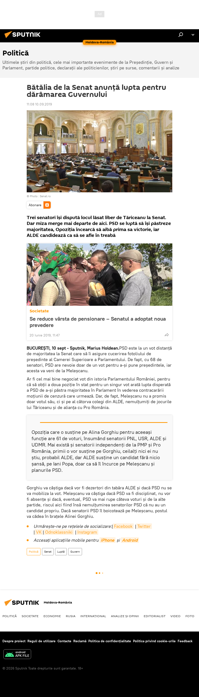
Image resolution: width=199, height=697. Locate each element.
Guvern (75, 551)
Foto (189, 616)
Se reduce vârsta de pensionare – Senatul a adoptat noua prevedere (98, 322)
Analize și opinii (125, 616)
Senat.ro (45, 196)
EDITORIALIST (155, 616)
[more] (167, 335)
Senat (47, 551)
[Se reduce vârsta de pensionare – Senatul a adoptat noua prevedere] (99, 274)
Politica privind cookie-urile (154, 641)
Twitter (144, 526)
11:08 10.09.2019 (39, 104)
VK (38, 532)
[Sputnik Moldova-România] (23, 39)
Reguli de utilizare (41, 641)
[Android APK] (17, 654)
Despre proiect (13, 641)
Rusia (70, 616)
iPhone (107, 540)
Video (175, 616)
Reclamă (79, 641)
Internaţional (93, 616)
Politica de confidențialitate (109, 641)
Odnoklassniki (59, 532)
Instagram (87, 532)
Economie (52, 616)
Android (130, 540)
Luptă (61, 551)
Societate (39, 311)
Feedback (185, 641)
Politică (33, 551)
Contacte (64, 641)
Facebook (123, 526)
